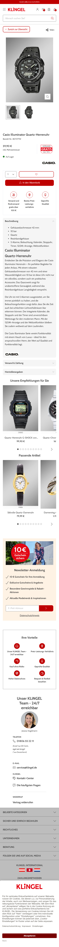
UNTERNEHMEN (11, 838)
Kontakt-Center (25, 778)
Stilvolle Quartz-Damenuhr (20, 512)
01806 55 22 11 (25, 741)
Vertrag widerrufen (23, 802)
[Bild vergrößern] (47, 96)
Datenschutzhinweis (29, 615)
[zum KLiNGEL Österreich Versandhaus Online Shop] (22, 870)
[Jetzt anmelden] (46, 608)
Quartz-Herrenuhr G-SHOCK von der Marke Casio (21, 438)
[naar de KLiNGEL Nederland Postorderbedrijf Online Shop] (37, 870)
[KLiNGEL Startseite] (16, 9)
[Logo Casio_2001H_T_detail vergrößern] (49, 163)
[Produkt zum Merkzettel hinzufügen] (36, 174)
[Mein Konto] (37, 9)
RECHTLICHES (10, 829)
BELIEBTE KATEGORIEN (15, 812)
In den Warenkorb (31, 182)
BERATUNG (8, 847)
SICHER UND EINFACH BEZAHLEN (20, 821)
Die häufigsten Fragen (29, 785)
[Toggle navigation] (4, 9)
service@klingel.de (27, 767)
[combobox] (29, 18)
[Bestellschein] (49, 9)
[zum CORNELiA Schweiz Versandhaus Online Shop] (30, 870)
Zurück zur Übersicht (17, 29)
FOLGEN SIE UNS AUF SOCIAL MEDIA (22, 855)
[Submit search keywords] (52, 18)
